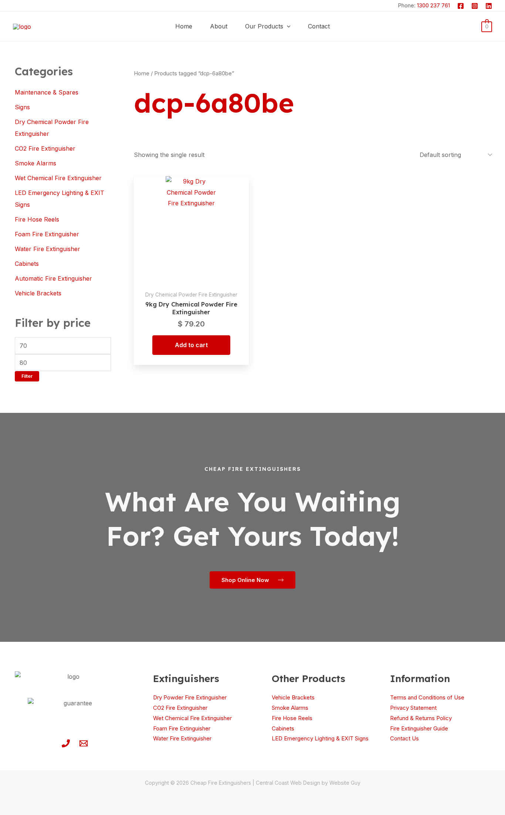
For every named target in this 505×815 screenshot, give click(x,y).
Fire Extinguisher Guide (419, 728)
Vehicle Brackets (38, 293)
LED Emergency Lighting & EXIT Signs (320, 738)
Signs (22, 107)
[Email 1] (83, 743)
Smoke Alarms (35, 163)
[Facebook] (460, 6)
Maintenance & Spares (46, 92)
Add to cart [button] (191, 345)
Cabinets (27, 263)
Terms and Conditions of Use (427, 697)
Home (141, 73)
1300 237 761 (433, 5)
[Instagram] (474, 6)
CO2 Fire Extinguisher (45, 148)
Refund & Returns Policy (421, 718)
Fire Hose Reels (37, 219)
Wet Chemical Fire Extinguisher (58, 178)
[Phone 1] (66, 743)
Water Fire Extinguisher (47, 249)
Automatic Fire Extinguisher (53, 278)
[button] (287, 26)
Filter (27, 376)
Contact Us (404, 738)
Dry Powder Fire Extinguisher (190, 697)
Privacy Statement (413, 707)
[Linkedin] (488, 6)
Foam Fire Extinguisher (47, 234)
